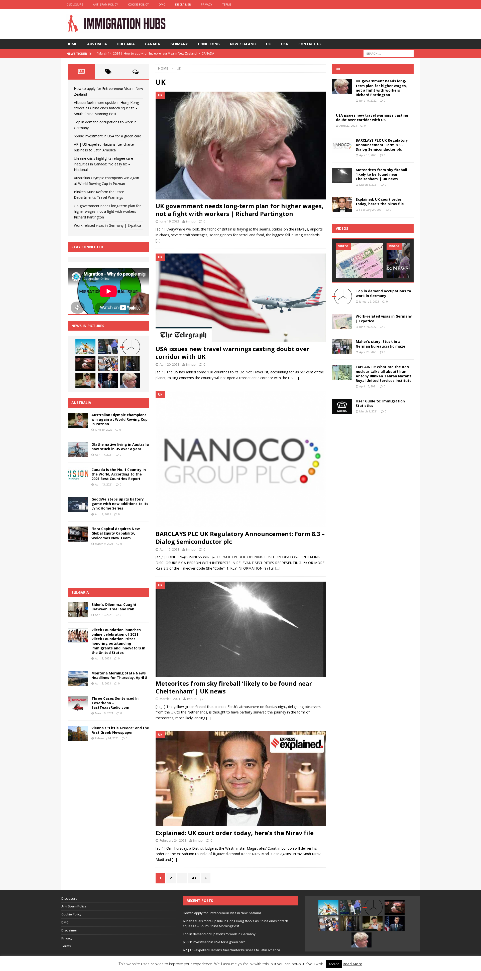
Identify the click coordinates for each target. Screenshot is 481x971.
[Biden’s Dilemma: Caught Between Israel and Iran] (78, 609)
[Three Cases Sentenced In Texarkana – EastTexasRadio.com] (78, 703)
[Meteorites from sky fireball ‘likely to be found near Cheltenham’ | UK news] (240, 629)
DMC (162, 4)
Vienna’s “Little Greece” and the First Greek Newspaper (120, 730)
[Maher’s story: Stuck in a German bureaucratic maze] (342, 346)
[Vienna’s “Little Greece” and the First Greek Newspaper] (78, 733)
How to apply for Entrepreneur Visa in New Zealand (222, 913)
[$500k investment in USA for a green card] (85, 363)
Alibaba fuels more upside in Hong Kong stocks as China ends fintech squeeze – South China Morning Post (106, 108)
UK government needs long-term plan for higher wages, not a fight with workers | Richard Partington (239, 210)
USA (284, 44)
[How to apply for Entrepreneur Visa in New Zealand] (85, 346)
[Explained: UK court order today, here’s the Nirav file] (240, 778)
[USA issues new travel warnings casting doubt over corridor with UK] (240, 298)
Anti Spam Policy (105, 4)
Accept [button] (334, 964)
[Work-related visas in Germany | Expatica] (342, 321)
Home (71, 44)
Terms (226, 4)
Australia (97, 44)
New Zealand (243, 44)
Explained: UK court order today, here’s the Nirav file (235, 833)
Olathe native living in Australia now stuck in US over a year (120, 446)
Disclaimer (183, 4)
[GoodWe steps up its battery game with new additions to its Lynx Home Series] (78, 504)
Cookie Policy (138, 4)
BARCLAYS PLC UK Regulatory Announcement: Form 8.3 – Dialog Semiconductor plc (240, 538)
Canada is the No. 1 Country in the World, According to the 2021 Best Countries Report (118, 474)
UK (268, 44)
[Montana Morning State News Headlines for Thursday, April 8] (78, 678)
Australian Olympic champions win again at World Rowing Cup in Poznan (119, 419)
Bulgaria (126, 44)
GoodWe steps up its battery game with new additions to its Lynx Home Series (119, 504)
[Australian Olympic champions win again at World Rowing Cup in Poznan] (85, 380)
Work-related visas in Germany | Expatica (107, 225)
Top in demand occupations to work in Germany (383, 293)
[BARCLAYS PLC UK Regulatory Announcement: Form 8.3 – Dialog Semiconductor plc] (240, 459)
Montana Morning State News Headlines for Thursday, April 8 (119, 675)
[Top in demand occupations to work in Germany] (130, 346)
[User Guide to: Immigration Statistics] (342, 406)
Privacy (206, 4)
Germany (179, 44)
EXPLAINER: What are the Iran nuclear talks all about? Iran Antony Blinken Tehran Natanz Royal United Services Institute (384, 373)
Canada (152, 44)
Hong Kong (209, 44)
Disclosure (74, 4)
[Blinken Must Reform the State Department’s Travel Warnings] (108, 380)
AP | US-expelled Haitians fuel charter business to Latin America (231, 950)
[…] (158, 240)
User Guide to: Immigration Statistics (380, 403)
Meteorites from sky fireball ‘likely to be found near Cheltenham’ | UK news (234, 687)
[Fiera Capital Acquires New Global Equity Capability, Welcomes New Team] (78, 534)
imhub (191, 221)
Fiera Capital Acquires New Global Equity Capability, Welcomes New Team (115, 533)
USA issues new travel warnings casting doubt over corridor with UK (232, 353)
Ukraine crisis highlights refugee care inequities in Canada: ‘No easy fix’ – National (103, 164)
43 (194, 877)
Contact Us (309, 44)
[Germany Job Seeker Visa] (359, 260)
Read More (352, 963)
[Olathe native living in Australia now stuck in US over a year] (78, 449)
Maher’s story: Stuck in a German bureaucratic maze (380, 343)
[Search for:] (389, 53)
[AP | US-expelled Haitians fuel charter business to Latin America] (108, 363)
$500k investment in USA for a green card (107, 136)
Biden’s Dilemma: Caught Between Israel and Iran (114, 606)
